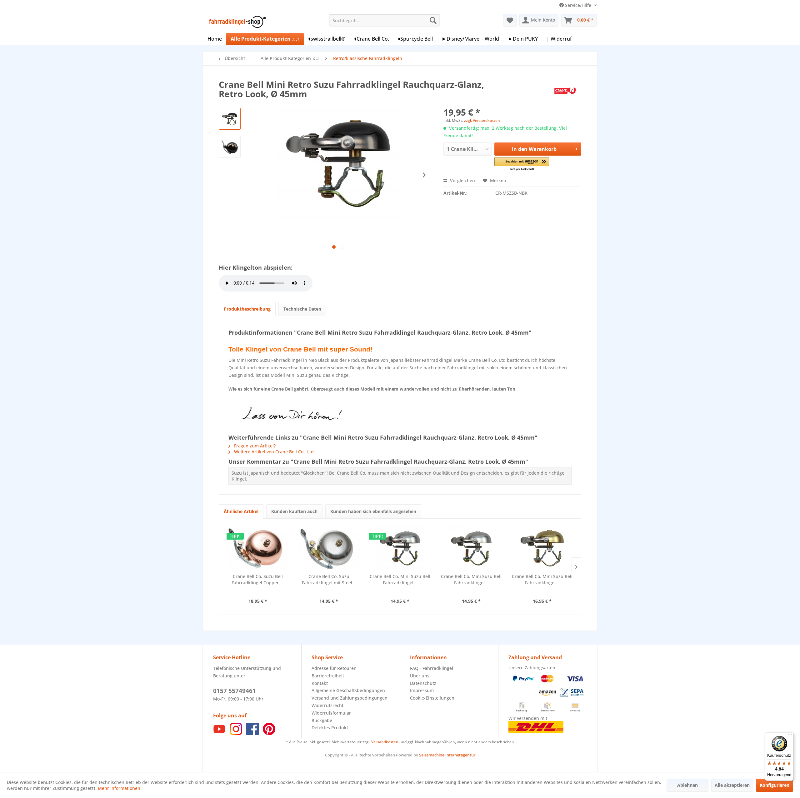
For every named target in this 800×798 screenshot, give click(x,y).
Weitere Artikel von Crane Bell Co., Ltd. (274, 452)
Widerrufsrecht (327, 705)
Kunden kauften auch (294, 511)
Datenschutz (423, 683)
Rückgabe (322, 720)
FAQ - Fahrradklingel (431, 668)
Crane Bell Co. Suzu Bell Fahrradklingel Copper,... (258, 579)
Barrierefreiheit (328, 676)
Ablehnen (687, 785)
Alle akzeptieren (732, 785)
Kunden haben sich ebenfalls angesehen (373, 511)
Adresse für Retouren (334, 668)
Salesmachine (431, 755)
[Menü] (790, 736)
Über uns (419, 676)
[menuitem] (384, 20)
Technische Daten (302, 309)
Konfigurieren (774, 785)
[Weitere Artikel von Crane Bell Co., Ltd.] (565, 91)
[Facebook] (252, 733)
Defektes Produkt (330, 728)
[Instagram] (236, 733)
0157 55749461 (234, 691)
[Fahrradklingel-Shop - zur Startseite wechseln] (236, 22)
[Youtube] (219, 733)
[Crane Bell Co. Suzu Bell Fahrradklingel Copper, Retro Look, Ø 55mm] (258, 548)
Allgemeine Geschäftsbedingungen (348, 690)
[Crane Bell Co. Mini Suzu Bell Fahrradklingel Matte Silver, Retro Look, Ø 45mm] (471, 548)
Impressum (422, 690)
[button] (521, 164)
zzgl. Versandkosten (482, 120)
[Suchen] (433, 20)
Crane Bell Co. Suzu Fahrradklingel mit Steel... (329, 579)
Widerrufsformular (331, 713)
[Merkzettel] (510, 20)
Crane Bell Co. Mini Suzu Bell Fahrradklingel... (400, 579)
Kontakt (320, 683)
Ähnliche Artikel (241, 511)
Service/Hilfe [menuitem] (578, 5)
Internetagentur (460, 755)
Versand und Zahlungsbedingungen (350, 698)
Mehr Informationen (119, 788)
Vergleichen (462, 180)
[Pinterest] (269, 733)
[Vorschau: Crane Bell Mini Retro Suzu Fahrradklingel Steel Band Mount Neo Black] (230, 119)
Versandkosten (384, 742)
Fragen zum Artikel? (254, 446)
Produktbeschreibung (247, 309)
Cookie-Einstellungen (432, 698)
